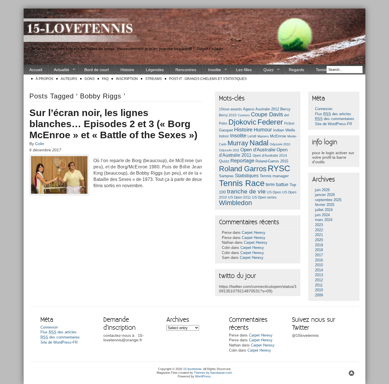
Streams (153, 79)
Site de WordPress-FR (333, 124)
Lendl (251, 136)
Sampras (226, 176)
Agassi (248, 109)
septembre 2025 (328, 200)
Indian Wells (284, 130)
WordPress (203, 376)
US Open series (264, 197)
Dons (90, 79)
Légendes (155, 69)
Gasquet (226, 130)
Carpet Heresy (253, 233)
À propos (44, 79)
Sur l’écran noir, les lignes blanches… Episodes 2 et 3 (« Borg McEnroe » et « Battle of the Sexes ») (113, 123)
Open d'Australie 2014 (270, 156)
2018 (319, 250)
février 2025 (324, 205)
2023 (319, 225)
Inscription (127, 79)
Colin (39, 143)
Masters (263, 136)
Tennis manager (274, 176)
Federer (270, 122)
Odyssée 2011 (229, 150)
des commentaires (334, 119)
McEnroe (278, 136)
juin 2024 (322, 215)
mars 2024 (323, 220)
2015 (319, 265)
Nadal (259, 143)
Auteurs (69, 79)
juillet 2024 (324, 210)
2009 (319, 295)
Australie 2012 (267, 109)
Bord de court (96, 69)
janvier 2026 (325, 195)
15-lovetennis (192, 369)
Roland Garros (243, 169)
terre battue (277, 184)
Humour (263, 130)
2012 (319, 280)
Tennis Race (242, 183)
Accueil (35, 69)
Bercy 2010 (228, 115)
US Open (274, 192)
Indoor (224, 136)
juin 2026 (322, 190)
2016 (319, 260)
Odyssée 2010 (280, 144)
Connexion (323, 109)
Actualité (58, 69)
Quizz (266, 69)
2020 (319, 240)
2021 (319, 235)
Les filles (244, 69)
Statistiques (247, 175)
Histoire (127, 69)
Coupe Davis (267, 114)
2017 (319, 255)
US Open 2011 (239, 197)
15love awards (230, 109)
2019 (319, 245)
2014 (319, 270)
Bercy (285, 109)
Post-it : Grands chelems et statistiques (208, 79)
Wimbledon (235, 203)
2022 (319, 230)
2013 (319, 275)
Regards (296, 69)
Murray (238, 143)
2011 (319, 285)
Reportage (242, 161)
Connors (244, 115)
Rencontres (185, 69)
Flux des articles (333, 114)
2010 (319, 290)
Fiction (289, 123)
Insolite (211, 69)
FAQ (105, 79)
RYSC (279, 168)
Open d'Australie (257, 149)
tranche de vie (246, 191)
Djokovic (242, 122)
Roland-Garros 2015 (271, 161)
